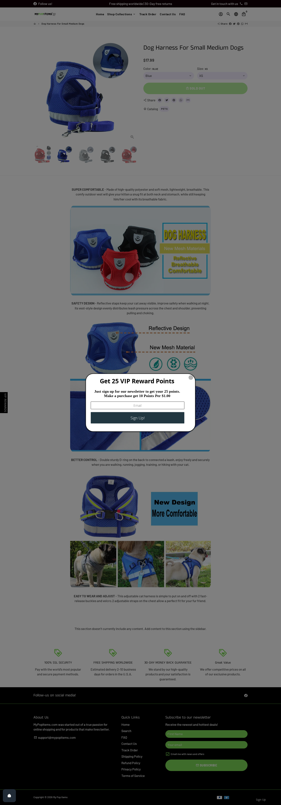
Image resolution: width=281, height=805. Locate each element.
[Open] (9, 795)
